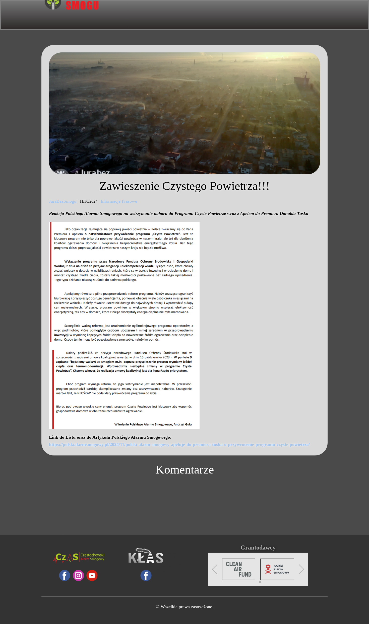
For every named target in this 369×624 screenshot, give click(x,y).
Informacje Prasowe (119, 201)
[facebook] (64, 575)
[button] (214, 569)
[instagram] (78, 575)
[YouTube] (92, 575)
